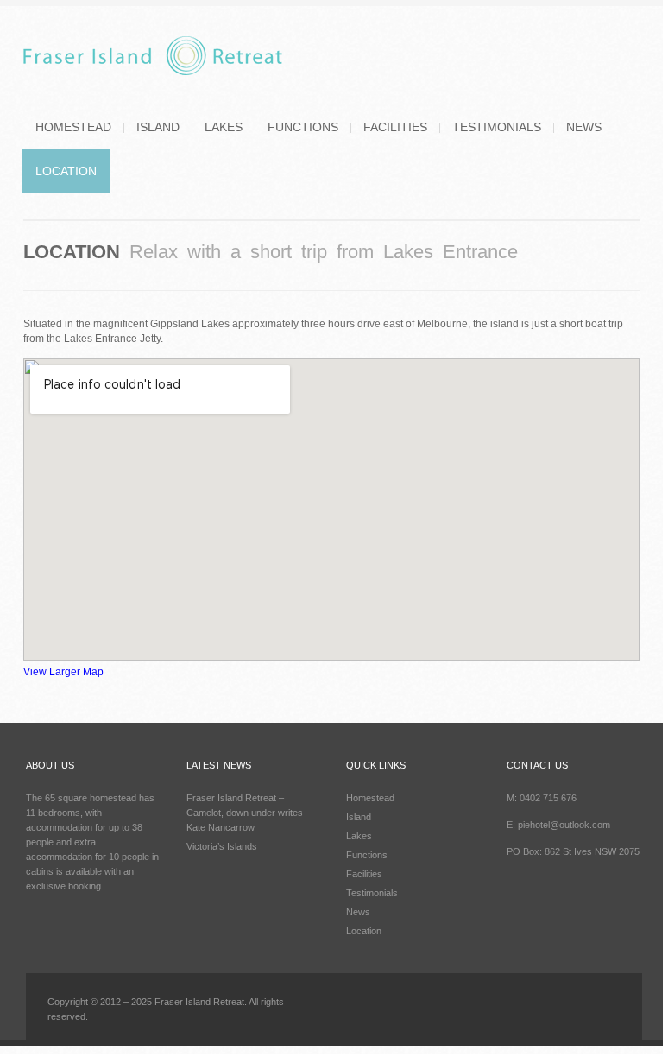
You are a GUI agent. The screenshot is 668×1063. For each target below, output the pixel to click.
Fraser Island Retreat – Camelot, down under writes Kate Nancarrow (244, 812)
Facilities (395, 127)
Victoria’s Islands (221, 846)
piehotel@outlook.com (564, 824)
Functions (303, 127)
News (584, 127)
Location (66, 171)
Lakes (224, 127)
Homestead (73, 127)
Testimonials (496, 127)
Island (158, 127)
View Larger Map (63, 672)
